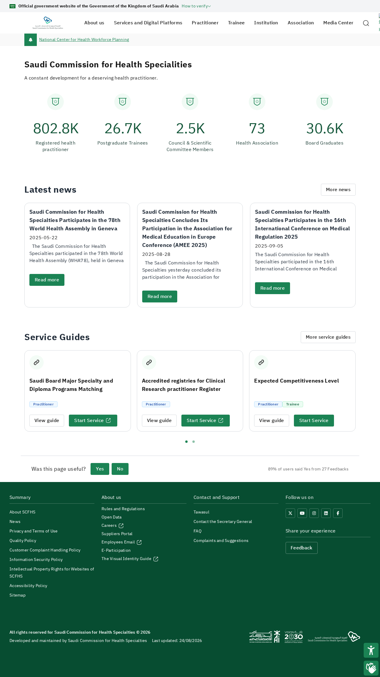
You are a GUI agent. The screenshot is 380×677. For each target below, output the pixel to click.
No (120, 469)
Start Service (89, 420)
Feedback (302, 547)
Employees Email (119, 542)
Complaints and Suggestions (221, 541)
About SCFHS (22, 512)
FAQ (198, 531)
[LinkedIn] (326, 513)
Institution (266, 22)
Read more (47, 279)
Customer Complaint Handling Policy (45, 550)
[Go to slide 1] (186, 441)
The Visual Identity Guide (127, 559)
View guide (46, 420)
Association (301, 22)
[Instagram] (314, 513)
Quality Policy (23, 541)
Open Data (112, 517)
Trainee (236, 22)
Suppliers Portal (117, 534)
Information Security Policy (36, 559)
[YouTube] (302, 513)
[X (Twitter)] (290, 513)
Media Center (338, 22)
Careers (110, 525)
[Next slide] (361, 391)
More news (338, 189)
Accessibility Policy (29, 586)
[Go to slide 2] (193, 441)
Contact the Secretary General (223, 522)
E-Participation (116, 550)
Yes (100, 469)
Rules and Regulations (123, 509)
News (15, 522)
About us (94, 22)
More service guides (328, 337)
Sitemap (18, 595)
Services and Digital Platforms (148, 22)
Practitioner (205, 22)
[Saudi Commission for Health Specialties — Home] (48, 23)
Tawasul (201, 512)
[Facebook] (338, 513)
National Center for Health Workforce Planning (84, 40)
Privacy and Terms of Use (34, 531)
